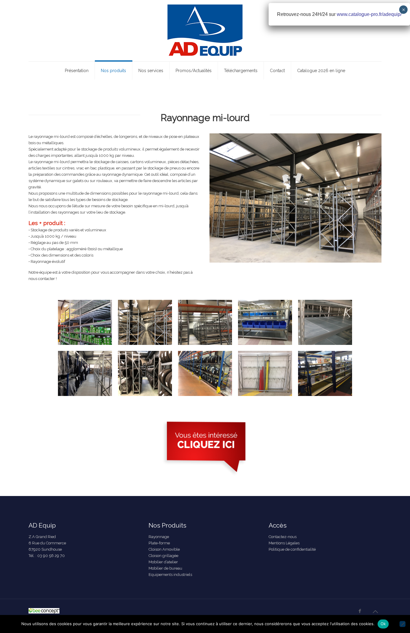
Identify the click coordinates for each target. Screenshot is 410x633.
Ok (383, 623)
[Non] (402, 624)
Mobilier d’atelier (163, 562)
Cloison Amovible (164, 549)
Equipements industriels (170, 574)
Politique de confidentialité (292, 549)
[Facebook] (360, 611)
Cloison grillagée (163, 555)
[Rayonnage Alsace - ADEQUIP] (205, 30)
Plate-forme (159, 543)
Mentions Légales (284, 543)
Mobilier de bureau (165, 568)
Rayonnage (159, 536)
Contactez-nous (283, 536)
